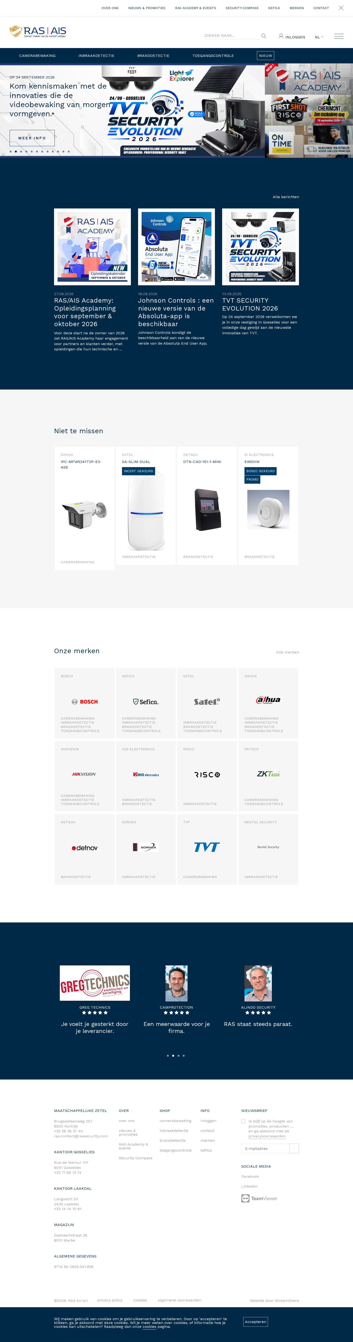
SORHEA (129, 822)
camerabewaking (175, 1120)
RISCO (188, 749)
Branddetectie (153, 55)
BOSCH (67, 676)
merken (297, 8)
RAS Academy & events (195, 8)
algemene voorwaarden (179, 1300)
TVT (186, 822)
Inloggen (295, 37)
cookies (149, 1326)
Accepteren (255, 1321)
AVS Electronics (138, 749)
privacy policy (109, 1300)
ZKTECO (251, 749)
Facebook (250, 1176)
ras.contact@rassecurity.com (81, 1136)
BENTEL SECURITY (260, 822)
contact (321, 8)
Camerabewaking (37, 55)
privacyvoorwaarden (267, 1136)
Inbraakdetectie (96, 55)
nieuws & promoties (146, 8)
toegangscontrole (176, 1150)
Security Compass (242, 8)
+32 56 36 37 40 (68, 1131)
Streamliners (287, 1300)
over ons (110, 8)
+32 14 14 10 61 (67, 1209)
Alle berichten (286, 197)
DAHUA (250, 676)
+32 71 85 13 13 (67, 1172)
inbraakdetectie (174, 1130)
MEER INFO (32, 138)
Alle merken (287, 652)
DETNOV (68, 822)
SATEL (188, 676)
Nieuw (265, 55)
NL (318, 37)
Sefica (274, 8)
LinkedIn (249, 1186)
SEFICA (128, 676)
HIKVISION (70, 749)
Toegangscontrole (213, 55)
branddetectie (173, 1140)
